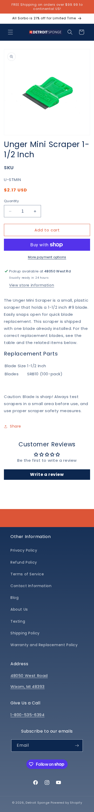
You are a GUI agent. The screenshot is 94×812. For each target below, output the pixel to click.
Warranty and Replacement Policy (44, 644)
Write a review (47, 474)
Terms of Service (27, 574)
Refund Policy (23, 562)
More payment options (47, 257)
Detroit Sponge (38, 803)
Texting (17, 621)
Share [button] (15, 426)
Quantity (11, 200)
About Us (19, 609)
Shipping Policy (25, 633)
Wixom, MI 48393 (27, 686)
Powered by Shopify (66, 803)
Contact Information (30, 585)
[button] (10, 32)
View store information (31, 285)
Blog (14, 597)
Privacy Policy (23, 550)
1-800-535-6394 (27, 714)
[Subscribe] (77, 745)
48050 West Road (29, 675)
